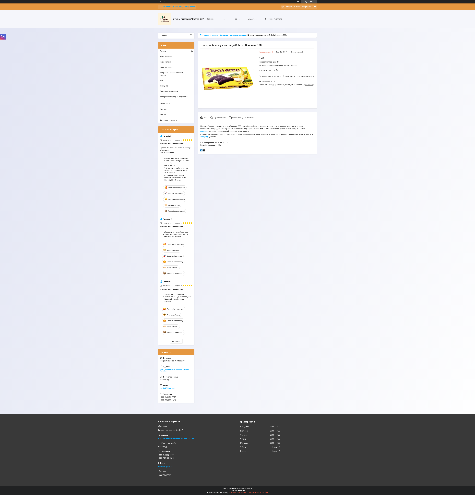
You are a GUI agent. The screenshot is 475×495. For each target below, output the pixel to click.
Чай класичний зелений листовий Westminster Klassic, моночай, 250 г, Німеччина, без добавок (176, 234)
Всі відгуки (176, 341)
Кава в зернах (166, 57)
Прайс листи (165, 103)
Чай (161, 81)
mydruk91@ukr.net (167, 388)
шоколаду (204, 131)
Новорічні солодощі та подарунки (174, 97)
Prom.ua (249, 488)
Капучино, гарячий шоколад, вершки (172, 74)
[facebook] (201, 151)
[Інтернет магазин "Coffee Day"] (164, 19)
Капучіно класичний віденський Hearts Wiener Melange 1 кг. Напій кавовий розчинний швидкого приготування (176, 162)
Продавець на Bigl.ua (237, 490)
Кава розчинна (166, 67)
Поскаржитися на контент (238, 493)
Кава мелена (165, 62)
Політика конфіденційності (258, 493)
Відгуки (163, 114)
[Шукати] (191, 36)
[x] (204, 151)
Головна (210, 19)
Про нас (237, 19)
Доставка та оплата (273, 19)
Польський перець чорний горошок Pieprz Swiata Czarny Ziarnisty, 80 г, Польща (175, 178)
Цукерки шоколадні (238, 35)
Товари (223, 19)
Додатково (253, 19)
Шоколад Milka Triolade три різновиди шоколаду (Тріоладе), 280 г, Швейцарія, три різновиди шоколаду (177, 298)
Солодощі (224, 35)
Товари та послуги (210, 35)
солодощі (204, 137)
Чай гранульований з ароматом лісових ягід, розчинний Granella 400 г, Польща (176, 170)
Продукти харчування (169, 91)
